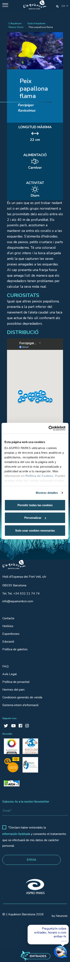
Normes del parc (13, 690)
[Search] (57, 6)
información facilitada (16, 834)
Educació (8, 641)
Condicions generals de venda (22, 697)
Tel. (21, 593)
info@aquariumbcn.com (17, 601)
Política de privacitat (16, 682)
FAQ (5, 666)
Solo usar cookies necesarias (35, 530)
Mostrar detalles (47, 492)
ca (63, 6)
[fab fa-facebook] (20, 726)
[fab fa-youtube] (13, 726)
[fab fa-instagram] (27, 726)
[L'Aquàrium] (34, 5)
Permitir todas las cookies (35, 505)
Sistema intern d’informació (20, 705)
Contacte (8, 618)
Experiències (10, 634)
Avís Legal (9, 674)
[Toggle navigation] (5, 5)
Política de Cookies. (39, 476)
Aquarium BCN (12, 563)
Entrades (38, 956)
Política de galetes (15, 649)
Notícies (7, 626)
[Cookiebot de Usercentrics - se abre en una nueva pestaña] (49, 428)
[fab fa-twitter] (6, 726)
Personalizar (32, 517)
